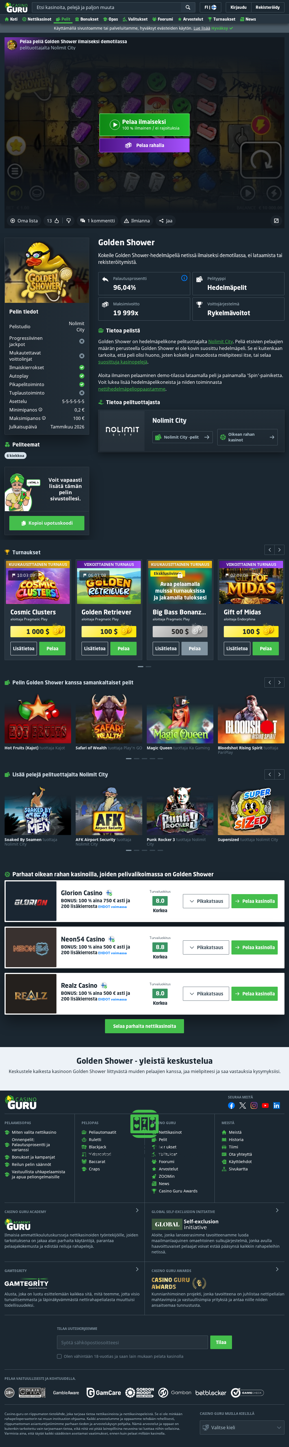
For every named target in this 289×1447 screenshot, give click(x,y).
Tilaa (221, 1342)
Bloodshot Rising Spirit (248, 750)
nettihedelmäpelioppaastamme (131, 389)
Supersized (248, 839)
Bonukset (89, 19)
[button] (166, 220)
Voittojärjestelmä (223, 304)
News (251, 19)
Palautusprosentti (130, 278)
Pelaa (52, 649)
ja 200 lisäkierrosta (95, 903)
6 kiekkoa (15, 455)
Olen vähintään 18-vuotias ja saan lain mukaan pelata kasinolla (123, 1356)
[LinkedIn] (276, 1105)
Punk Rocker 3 (176, 841)
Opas (113, 19)
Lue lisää (202, 28)
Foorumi (165, 19)
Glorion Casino (82, 893)
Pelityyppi (216, 278)
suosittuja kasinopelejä (122, 362)
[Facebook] (231, 1105)
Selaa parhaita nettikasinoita (144, 1026)
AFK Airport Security (103, 841)
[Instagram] (254, 1105)
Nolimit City (220, 341)
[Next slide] (279, 550)
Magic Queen (178, 748)
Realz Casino (80, 985)
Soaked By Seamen (31, 841)
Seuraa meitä (240, 1097)
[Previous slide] (269, 550)
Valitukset (138, 19)
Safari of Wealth (109, 748)
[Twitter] (242, 1105)
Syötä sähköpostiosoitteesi (84, 1338)
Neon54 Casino (84, 939)
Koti (13, 19)
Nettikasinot (39, 19)
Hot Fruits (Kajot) (35, 748)
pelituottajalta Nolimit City (47, 47)
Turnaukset (224, 19)
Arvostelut (193, 19)
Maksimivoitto (126, 304)
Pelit (66, 19)
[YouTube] (265, 1105)
